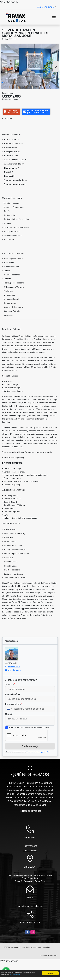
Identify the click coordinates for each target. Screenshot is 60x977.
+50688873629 (14, 666)
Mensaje (9, 714)
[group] (30, 66)
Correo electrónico (13, 694)
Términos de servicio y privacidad (38, 752)
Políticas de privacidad (30, 811)
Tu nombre (10, 684)
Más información (15, 974)
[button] (2, 82)
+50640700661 (30, 850)
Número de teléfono (13, 704)
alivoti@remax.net (15, 670)
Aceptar (50, 973)
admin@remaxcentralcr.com (30, 906)
